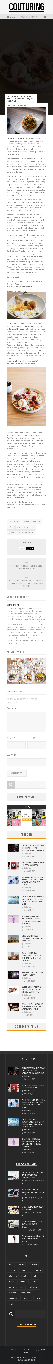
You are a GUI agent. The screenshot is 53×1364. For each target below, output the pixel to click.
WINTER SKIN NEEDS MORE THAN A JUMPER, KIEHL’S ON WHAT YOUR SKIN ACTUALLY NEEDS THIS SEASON (33, 881)
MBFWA (23, 1281)
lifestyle (25, 1276)
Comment (12, 708)
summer (27, 1298)
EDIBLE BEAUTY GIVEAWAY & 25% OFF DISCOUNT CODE (33, 1208)
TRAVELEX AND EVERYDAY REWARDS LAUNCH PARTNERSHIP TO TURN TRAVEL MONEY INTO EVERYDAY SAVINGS (33, 900)
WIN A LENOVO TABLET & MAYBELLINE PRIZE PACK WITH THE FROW (33, 1192)
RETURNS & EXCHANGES (20, 1357)
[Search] (45, 16)
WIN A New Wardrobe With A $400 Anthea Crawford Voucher (33, 1237)
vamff (11, 1304)
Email (31, 738)
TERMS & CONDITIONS (26, 1360)
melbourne (33, 1287)
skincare (12, 1293)
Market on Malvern (15, 323)
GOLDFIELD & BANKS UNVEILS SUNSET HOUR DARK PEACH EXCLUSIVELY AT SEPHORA (31, 989)
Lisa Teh (27, 1181)
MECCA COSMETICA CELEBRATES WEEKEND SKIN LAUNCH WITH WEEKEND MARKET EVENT (32, 1006)
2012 (11, 1265)
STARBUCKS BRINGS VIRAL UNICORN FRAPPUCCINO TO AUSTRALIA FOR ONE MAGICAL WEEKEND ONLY (31, 920)
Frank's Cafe (14, 521)
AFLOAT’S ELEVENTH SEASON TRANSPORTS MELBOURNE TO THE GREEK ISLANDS (33, 938)
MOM (11, 527)
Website (11, 755)
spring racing (27, 1293)
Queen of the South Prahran (21, 532)
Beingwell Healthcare (17, 329)
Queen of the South (26, 527)
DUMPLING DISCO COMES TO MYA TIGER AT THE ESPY (33, 973)
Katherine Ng (19, 681)
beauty (21, 1265)
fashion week (26, 1270)
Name (11, 738)
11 (24, 1184)
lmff (35, 1276)
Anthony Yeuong (28, 326)
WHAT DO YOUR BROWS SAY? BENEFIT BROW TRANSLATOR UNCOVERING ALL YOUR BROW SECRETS (26, 583)
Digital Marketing (30, 1350)
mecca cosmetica (16, 1287)
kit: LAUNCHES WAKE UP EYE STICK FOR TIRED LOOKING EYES (33, 863)
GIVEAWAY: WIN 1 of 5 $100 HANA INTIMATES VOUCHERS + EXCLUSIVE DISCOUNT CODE (32, 1175)
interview (13, 1276)
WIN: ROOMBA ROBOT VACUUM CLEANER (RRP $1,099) (32, 1222)
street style (14, 1298)
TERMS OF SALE (36, 1357)
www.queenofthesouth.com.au (19, 286)
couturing (32, 1265)
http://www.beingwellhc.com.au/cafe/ (22, 361)
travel (37, 1298)
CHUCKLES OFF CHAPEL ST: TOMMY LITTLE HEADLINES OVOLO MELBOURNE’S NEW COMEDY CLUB (33, 848)
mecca (34, 1281)
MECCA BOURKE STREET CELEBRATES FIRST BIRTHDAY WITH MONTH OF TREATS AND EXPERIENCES (31, 956)
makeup (12, 1281)
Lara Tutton (28, 1241)
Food (38, 1270)
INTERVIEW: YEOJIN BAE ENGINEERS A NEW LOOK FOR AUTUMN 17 (26, 567)
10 (40, 1230)
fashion (12, 1270)
